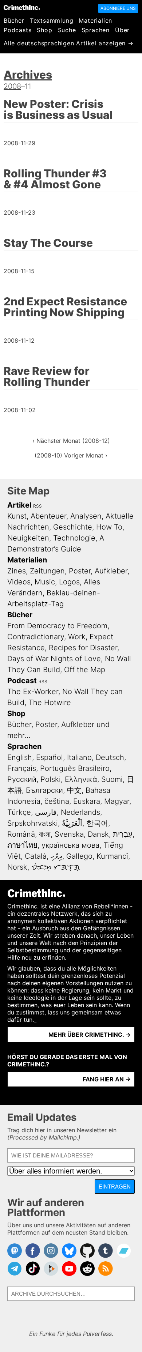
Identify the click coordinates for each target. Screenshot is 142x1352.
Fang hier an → (107, 1079)
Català (36, 856)
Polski (50, 779)
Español (49, 757)
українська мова (70, 845)
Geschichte (72, 527)
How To (109, 527)
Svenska (69, 834)
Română (21, 834)
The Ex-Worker (32, 691)
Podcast (22, 680)
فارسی (46, 812)
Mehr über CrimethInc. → (89, 1034)
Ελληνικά (81, 779)
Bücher (14, 20)
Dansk (98, 834)
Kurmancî (112, 856)
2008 (12, 86)
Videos (19, 581)
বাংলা (45, 834)
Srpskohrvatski (32, 823)
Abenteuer (48, 516)
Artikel (19, 505)
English (19, 757)
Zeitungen (47, 570)
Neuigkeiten (28, 538)
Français (21, 768)
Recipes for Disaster (83, 647)
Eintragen (115, 1186)
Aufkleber (111, 570)
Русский (21, 779)
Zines (16, 570)
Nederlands (80, 812)
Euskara (86, 801)
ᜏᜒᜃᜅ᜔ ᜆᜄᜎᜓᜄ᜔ (55, 867)
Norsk (17, 867)
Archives (28, 74)
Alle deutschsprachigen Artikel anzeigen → (69, 43)
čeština (56, 801)
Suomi (112, 779)
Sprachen (96, 30)
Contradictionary (35, 636)
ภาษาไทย (22, 845)
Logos (69, 581)
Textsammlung (52, 20)
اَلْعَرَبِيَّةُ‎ (72, 823)
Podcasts (17, 30)
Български (44, 790)
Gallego (79, 856)
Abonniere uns (118, 8)
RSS (37, 506)
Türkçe (19, 812)
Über (122, 30)
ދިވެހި (56, 856)
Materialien (95, 20)
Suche (67, 30)
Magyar (116, 801)
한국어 (97, 823)
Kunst (17, 516)
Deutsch (110, 757)
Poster (80, 570)
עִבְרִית (123, 834)
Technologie (74, 538)
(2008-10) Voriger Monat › (71, 455)
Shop (44, 30)
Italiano (79, 757)
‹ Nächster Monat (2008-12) (71, 440)
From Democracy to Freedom (57, 625)
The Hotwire (49, 702)
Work (77, 636)
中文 (74, 790)
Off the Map (84, 669)
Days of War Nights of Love (54, 658)
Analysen (86, 516)
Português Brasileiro (75, 768)
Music (45, 581)
